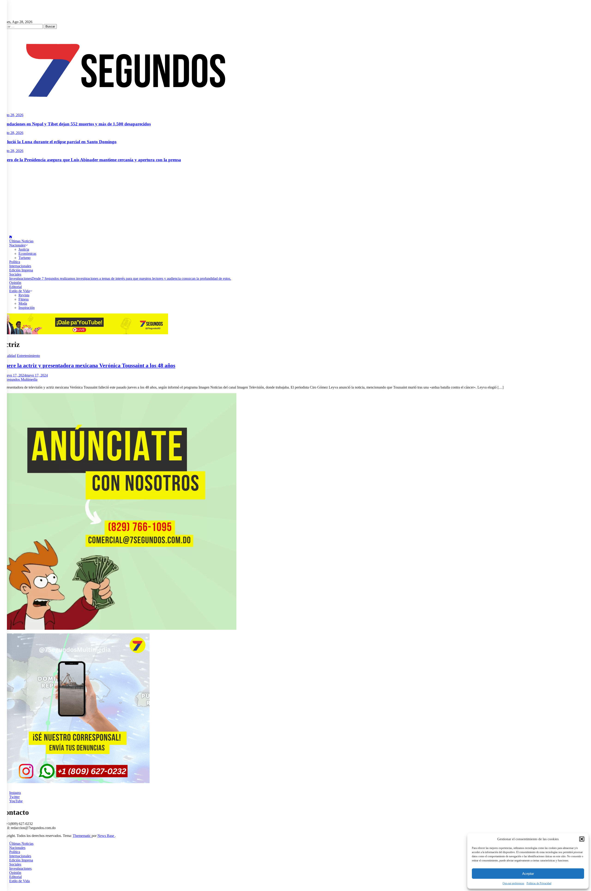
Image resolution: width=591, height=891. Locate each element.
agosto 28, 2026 (11, 115)
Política (14, 262)
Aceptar (528, 874)
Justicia (23, 249)
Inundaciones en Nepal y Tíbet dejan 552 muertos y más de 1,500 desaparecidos (75, 124)
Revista (23, 295)
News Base (106, 836)
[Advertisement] (295, 199)
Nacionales (17, 245)
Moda (22, 303)
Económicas (27, 253)
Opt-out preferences (513, 883)
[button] (581, 839)
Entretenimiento (28, 356)
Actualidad (8, 356)
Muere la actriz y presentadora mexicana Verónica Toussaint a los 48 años (87, 365)
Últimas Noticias (21, 241)
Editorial (15, 287)
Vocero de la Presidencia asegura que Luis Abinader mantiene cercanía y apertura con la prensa (90, 159)
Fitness (23, 299)
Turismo (24, 258)
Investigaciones (120, 278)
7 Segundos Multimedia (20, 379)
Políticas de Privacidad (539, 883)
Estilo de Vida (19, 291)
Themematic (82, 836)
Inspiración (26, 308)
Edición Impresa (21, 270)
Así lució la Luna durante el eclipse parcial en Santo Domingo (58, 141)
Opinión (15, 283)
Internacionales (20, 266)
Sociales (15, 274)
